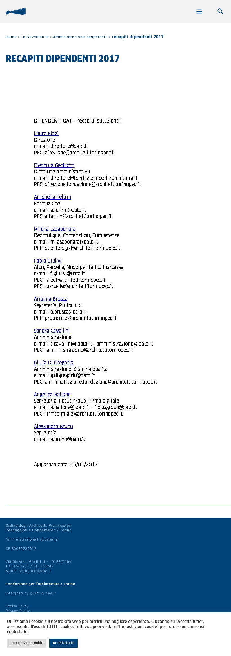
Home (11, 37)
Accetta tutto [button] (63, 643)
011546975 (19, 566)
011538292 (43, 566)
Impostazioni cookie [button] (26, 643)
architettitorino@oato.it (30, 571)
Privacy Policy (18, 611)
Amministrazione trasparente (80, 37)
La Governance (35, 37)
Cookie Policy (17, 606)
